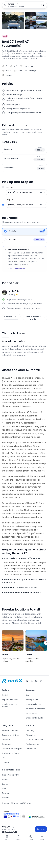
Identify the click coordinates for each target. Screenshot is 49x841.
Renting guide (32, 699)
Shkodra (5, 797)
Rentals (5, 695)
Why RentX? (7, 739)
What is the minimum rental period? (22, 592)
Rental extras (31, 713)
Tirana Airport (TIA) (10, 775)
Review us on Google (11, 753)
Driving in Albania (33, 704)
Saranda (5, 793)
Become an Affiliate (10, 735)
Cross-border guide (34, 718)
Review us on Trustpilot (12, 748)
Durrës (5, 784)
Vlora (4, 788)
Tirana (5, 779)
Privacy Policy (32, 735)
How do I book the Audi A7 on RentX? (22, 558)
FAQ (4, 757)
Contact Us (31, 748)
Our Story (30, 730)
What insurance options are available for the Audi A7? (24, 581)
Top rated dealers (10, 699)
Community (7, 744)
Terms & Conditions (34, 739)
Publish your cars (33, 744)
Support (5, 762)
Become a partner (10, 730)
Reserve (40, 829)
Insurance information (16, 268)
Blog (27, 695)
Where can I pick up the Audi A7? (20, 587)
